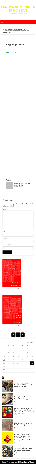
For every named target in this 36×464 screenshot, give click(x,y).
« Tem (3, 370)
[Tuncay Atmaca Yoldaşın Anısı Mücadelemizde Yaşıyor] (7, 399)
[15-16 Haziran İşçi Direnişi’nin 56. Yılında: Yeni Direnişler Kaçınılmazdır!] (7, 451)
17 (4, 359)
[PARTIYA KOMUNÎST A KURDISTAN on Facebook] (18, 334)
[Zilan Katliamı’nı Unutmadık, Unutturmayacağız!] (7, 425)
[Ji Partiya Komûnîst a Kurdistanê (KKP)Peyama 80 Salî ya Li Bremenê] (7, 386)
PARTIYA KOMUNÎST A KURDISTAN (18, 8)
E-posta (5, 238)
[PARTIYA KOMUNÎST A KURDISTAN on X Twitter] (13, 334)
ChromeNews (23, 462)
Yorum (5, 209)
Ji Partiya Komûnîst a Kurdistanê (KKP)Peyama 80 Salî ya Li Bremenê (23, 385)
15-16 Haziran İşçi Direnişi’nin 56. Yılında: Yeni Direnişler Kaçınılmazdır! (23, 450)
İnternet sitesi (7, 245)
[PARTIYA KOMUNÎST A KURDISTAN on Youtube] (23, 334)
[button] (2, 21)
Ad (4, 232)
